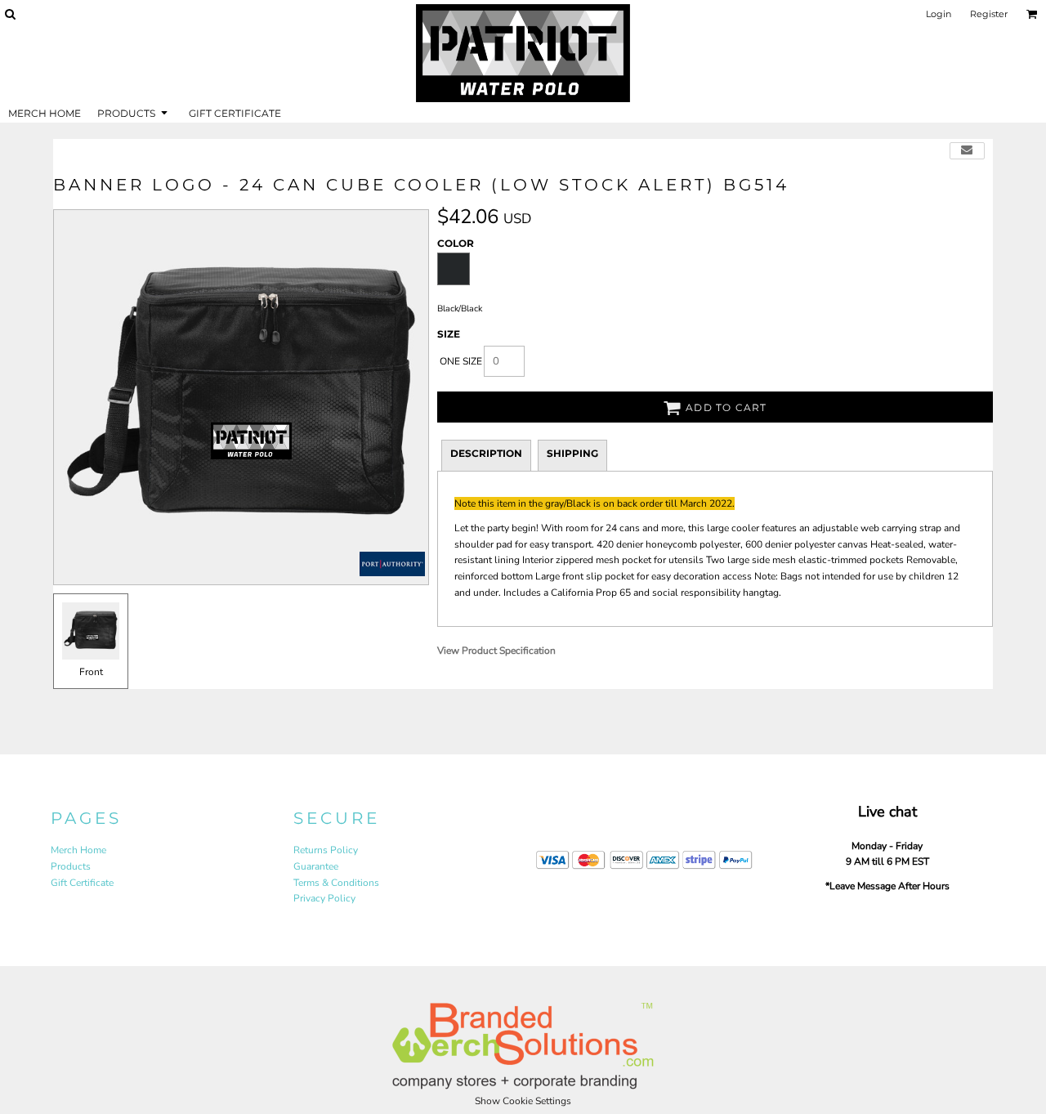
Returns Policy (325, 850)
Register (989, 14)
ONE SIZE (461, 361)
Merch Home (78, 850)
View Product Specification (496, 650)
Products (71, 866)
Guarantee (315, 866)
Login (938, 14)
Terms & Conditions (336, 882)
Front (91, 671)
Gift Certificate (82, 882)
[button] (10, 14)
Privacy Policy (324, 898)
